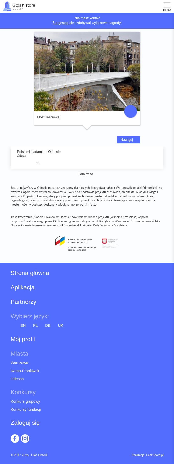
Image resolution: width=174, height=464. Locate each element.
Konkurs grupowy (25, 401)
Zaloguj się (25, 423)
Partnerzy (23, 302)
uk (60, 325)
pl (35, 325)
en (23, 325)
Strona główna (30, 273)
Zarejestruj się (63, 23)
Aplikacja (23, 287)
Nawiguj (127, 140)
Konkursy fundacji (26, 409)
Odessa (17, 379)
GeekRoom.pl (154, 455)
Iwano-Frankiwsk (25, 371)
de (48, 325)
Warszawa (19, 363)
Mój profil (23, 339)
